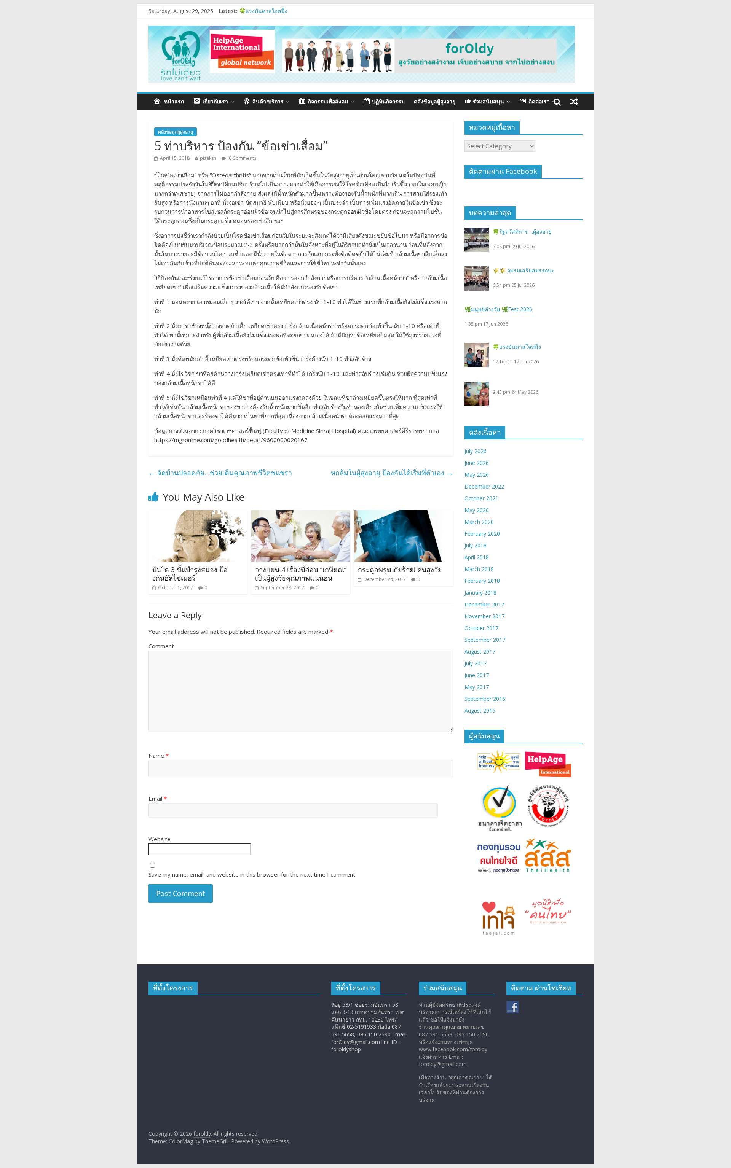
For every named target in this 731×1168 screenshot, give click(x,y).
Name (158, 755)
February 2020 (482, 533)
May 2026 (476, 474)
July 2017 (475, 663)
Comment (161, 646)
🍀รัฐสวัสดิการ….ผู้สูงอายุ (522, 231)
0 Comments (242, 158)
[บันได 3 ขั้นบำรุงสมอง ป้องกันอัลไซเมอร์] (197, 515)
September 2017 (484, 639)
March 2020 (479, 521)
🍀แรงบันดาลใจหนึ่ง (517, 346)
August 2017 (479, 651)
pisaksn (208, 158)
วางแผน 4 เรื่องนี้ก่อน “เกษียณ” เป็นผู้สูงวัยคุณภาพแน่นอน (300, 573)
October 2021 (481, 498)
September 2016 (484, 698)
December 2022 (484, 486)
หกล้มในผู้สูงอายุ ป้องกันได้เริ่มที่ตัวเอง (392, 472)
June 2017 (476, 675)
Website (159, 839)
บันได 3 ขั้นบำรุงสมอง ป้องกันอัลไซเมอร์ (190, 573)
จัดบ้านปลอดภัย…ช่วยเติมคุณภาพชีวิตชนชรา (220, 472)
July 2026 (475, 451)
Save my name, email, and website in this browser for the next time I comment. (252, 874)
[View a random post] (574, 102)
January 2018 (480, 592)
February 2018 (482, 580)
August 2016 (479, 710)
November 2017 (484, 616)
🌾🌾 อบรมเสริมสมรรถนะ (524, 270)
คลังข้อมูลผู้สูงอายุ (434, 101)
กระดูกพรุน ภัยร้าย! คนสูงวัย (400, 569)
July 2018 (475, 545)
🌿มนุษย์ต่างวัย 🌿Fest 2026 (273, 10)
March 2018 (479, 569)
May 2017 (476, 687)
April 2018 (476, 557)
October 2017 (481, 628)
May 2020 (476, 510)
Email (157, 798)
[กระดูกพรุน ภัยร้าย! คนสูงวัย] (403, 515)
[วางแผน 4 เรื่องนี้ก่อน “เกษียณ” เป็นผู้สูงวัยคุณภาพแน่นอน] (300, 515)
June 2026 (476, 462)
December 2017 (484, 604)
